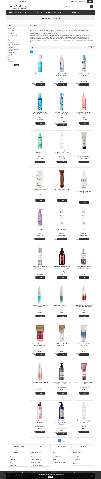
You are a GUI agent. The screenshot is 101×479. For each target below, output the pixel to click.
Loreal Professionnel (14, 49)
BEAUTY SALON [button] (62, 447)
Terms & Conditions (36, 459)
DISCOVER (66, 12)
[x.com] (81, 467)
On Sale (11, 61)
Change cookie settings (36, 465)
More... (9, 57)
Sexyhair (11, 56)
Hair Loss (11, 32)
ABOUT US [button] (83, 447)
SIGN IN (72, 1)
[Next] (36, 52)
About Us (12, 456)
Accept (50, 476)
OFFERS (73, 12)
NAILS (41, 12)
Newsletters (12, 459)
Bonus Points (83, 1)
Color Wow (11, 42)
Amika (10, 41)
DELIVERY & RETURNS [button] (19, 447)
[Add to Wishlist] (46, 84)
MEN (55, 12)
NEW (79, 12)
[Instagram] (84, 467)
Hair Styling (11, 33)
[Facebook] (75, 467)
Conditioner (12, 30)
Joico (10, 46)
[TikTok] (90, 467)
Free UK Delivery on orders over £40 (50, 18)
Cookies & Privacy (35, 462)
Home (8, 22)
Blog (11, 462)
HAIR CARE (15, 22)
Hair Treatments (13, 35)
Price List (77, 456)
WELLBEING (48, 12)
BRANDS (11, 12)
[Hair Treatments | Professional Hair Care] (19, 6)
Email (54, 459)
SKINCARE (18, 12)
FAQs (32, 468)
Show (16, 65)
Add (40, 84)
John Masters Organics (14, 44)
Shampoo (11, 37)
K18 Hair (11, 47)
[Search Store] (91, 6)
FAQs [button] (40, 447)
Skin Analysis (78, 459)
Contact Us (23, 1)
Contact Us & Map (57, 456)
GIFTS (60, 12)
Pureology (11, 52)
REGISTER (77, 1)
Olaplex (11, 51)
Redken (11, 54)
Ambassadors (13, 468)
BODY (29, 12)
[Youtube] (78, 467)
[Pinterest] (87, 467)
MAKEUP (35, 12)
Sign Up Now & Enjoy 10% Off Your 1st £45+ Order (50, 16)
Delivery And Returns (36, 456)
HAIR (24, 12)
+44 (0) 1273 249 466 (13, 1)
